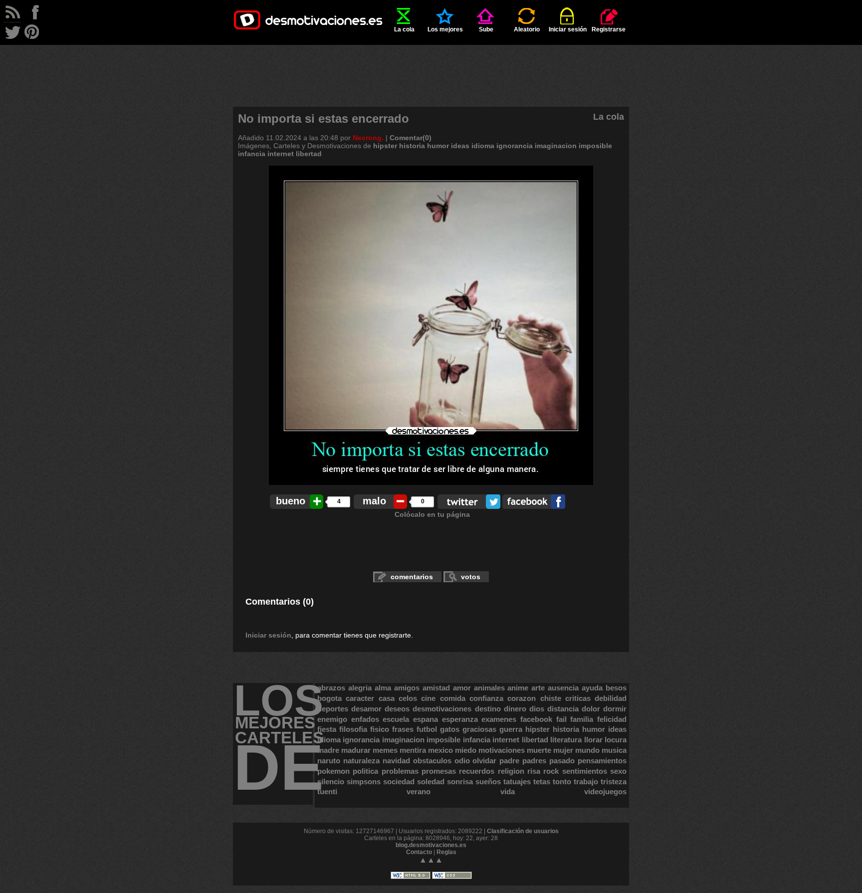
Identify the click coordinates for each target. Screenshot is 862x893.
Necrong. (368, 138)
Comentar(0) (410, 138)
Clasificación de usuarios (523, 831)
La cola (404, 29)
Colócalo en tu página (432, 514)
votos (470, 577)
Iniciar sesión (568, 29)
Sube (486, 29)
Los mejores (445, 29)
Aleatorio (527, 29)
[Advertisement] (431, 67)
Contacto (419, 852)
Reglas (446, 852)
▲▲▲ (431, 860)
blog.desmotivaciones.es (431, 845)
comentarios (412, 577)
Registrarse (609, 29)
